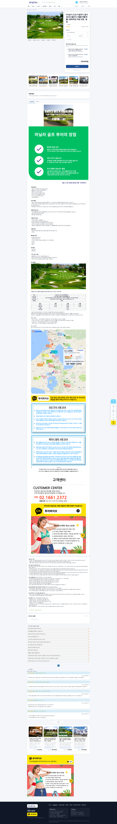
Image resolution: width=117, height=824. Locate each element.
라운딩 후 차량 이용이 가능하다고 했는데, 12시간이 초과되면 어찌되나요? (44, 655)
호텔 (28, 6)
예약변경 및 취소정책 (76, 804)
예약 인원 (67, 30)
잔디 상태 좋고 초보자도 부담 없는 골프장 (41, 682)
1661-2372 (31, 811)
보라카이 (38, 6)
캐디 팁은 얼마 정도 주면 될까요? (35, 644)
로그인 (88, 6)
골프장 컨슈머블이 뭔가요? (34, 647)
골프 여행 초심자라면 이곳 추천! (39, 673)
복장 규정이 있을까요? (33, 650)
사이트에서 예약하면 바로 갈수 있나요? (36, 639)
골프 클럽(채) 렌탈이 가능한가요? (35, 631)
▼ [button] (30, 6)
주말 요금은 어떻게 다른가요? (34, 628)
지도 (38, 101)
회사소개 (50, 804)
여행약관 (66, 804)
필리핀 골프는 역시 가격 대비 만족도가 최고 (41, 691)
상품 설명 (32, 101)
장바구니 (77, 6)
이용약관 (70, 804)
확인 (58, 813)
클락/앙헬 (44, 6)
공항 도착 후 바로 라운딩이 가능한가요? (36, 634)
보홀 (59, 6)
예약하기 (77, 66)
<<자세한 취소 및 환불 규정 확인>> (35, 610)
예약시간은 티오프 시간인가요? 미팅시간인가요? (38, 661)
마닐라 (33, 6)
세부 (55, 6)
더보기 (58, 721)
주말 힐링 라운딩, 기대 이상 (38, 700)
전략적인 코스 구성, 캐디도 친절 (39, 711)
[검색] (77, 2)
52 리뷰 (87, 26)
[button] (36, 78)
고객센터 (82, 6)
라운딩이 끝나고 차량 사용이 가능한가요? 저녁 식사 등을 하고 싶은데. (43, 658)
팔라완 (50, 6)
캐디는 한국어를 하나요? (33, 636)
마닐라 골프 (34, 9)
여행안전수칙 (84, 804)
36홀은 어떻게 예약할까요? (34, 653)
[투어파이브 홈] (34, 2)
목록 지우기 (86, 615)
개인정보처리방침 (61, 804)
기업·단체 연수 (55, 804)
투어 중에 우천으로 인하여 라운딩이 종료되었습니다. (39, 642)
